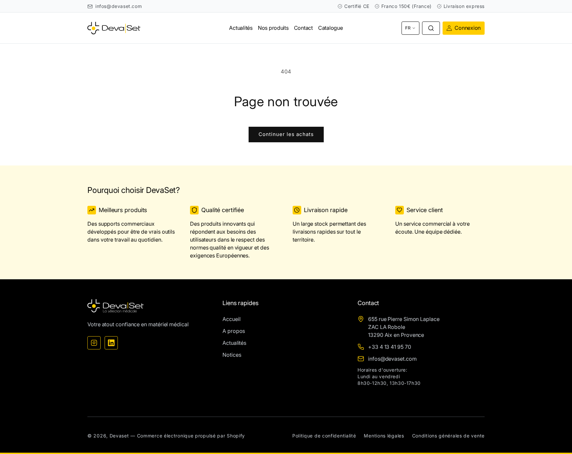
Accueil (231, 319)
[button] (431, 28)
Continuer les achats (286, 134)
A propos (233, 331)
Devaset (119, 435)
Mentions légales (384, 435)
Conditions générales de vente (448, 435)
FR (407, 27)
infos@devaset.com (118, 6)
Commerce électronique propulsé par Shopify (191, 435)
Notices (231, 354)
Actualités (234, 343)
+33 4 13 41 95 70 (389, 346)
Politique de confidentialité (324, 435)
